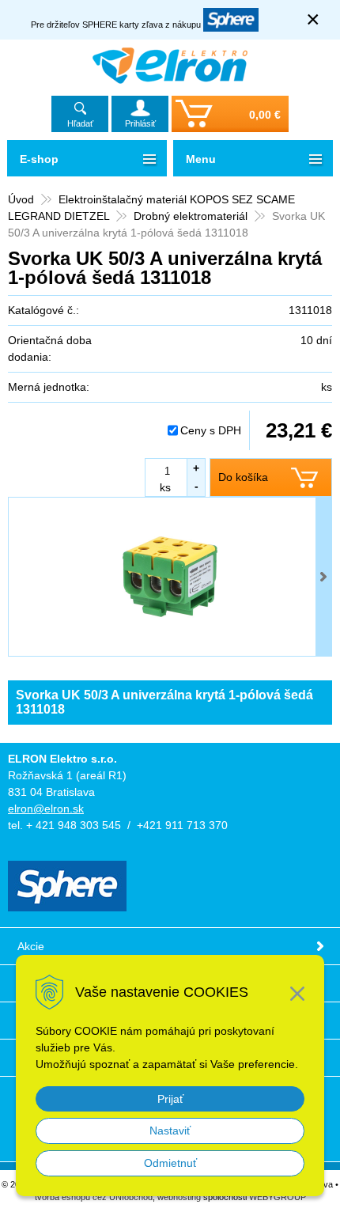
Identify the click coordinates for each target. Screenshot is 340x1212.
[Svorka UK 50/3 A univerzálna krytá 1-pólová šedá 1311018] (170, 577)
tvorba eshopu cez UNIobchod (94, 1197)
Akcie (30, 946)
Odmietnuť (170, 1163)
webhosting (179, 1197)
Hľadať (80, 123)
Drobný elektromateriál (190, 216)
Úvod (21, 199)
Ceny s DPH (210, 430)
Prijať (170, 1099)
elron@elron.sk (46, 808)
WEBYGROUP (277, 1197)
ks (165, 487)
